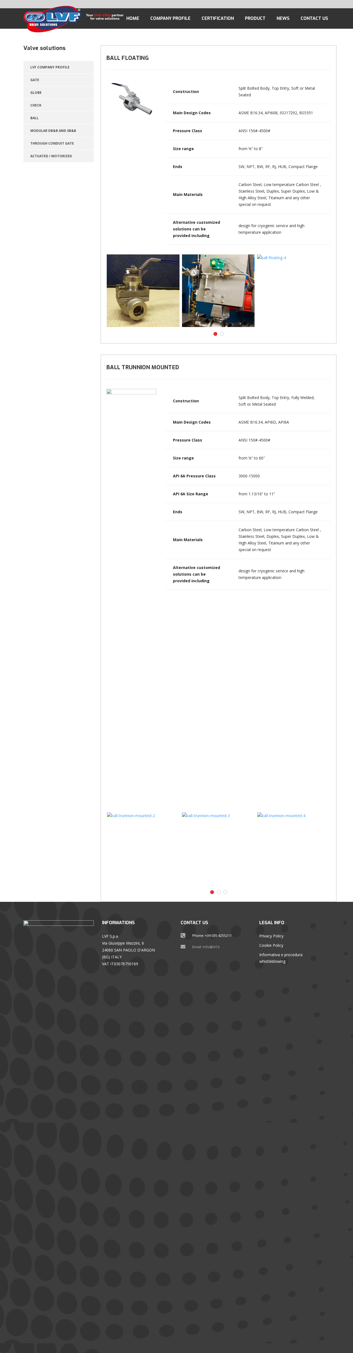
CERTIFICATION (218, 18)
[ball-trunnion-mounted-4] (293, 848)
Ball (34, 118)
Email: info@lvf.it (206, 946)
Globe (36, 92)
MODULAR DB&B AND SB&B (53, 130)
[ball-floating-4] (293, 290)
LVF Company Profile (49, 67)
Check (35, 105)
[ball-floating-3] (218, 290)
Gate (34, 80)
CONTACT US (314, 18)
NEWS (283, 18)
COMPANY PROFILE (170, 18)
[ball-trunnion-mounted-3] (218, 848)
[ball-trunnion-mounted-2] (143, 848)
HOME (132, 18)
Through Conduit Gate (52, 143)
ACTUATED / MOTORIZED (51, 156)
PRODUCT (255, 18)
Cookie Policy (271, 945)
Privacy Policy (271, 936)
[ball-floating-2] (143, 290)
